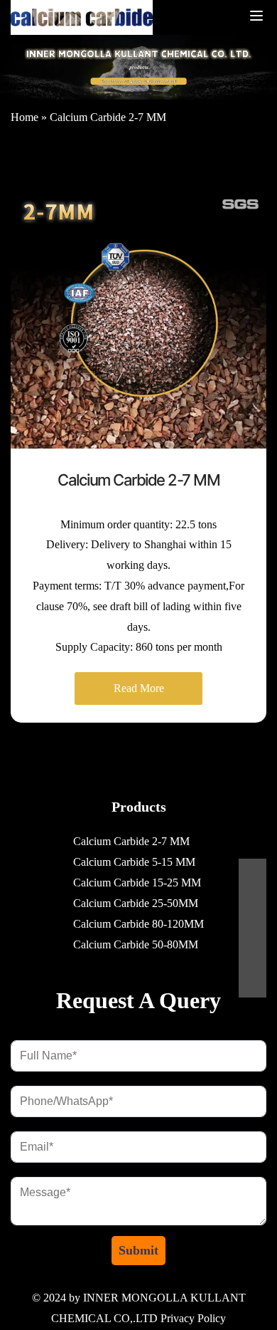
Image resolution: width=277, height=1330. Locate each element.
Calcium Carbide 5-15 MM (134, 862)
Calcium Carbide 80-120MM (138, 924)
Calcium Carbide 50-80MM (135, 944)
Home (24, 117)
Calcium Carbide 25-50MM (135, 903)
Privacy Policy (193, 1318)
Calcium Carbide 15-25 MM (137, 882)
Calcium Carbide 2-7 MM (108, 117)
